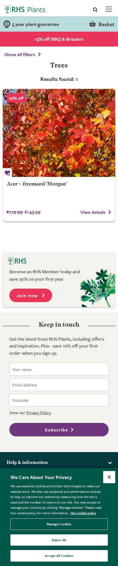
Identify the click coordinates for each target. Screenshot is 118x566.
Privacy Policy (38, 412)
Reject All (59, 539)
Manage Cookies (59, 523)
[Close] (109, 477)
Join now (28, 295)
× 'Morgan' (36, 184)
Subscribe (56, 429)
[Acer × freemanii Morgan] (59, 133)
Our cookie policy (83, 512)
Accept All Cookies (59, 555)
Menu (108, 9)
